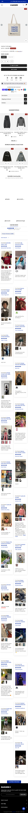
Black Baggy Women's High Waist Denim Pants (6, 662)
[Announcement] (14, 1)
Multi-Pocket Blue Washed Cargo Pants (6, 617)
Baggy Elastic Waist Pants (19, 581)
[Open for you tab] (23, 808)
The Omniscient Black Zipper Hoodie (9, 166)
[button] (14, 51)
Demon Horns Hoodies (19, 289)
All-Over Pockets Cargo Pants (20, 325)
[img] (14, 228)
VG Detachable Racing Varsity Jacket (19, 666)
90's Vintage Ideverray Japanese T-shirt (5, 337)
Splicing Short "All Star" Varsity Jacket (20, 453)
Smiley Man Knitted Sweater (6, 709)
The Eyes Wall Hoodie (6, 585)
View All (13, 140)
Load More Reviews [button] (14, 782)
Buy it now (14, 69)
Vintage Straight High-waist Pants (5, 374)
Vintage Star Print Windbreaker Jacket (20, 364)
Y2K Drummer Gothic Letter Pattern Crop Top (19, 244)
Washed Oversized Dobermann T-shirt (20, 704)
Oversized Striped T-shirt (20, 545)
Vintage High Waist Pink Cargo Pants (20, 405)
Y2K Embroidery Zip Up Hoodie (19, 744)
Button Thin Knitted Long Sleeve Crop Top (6, 543)
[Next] (26, 25)
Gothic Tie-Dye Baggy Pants (7, 132)
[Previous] (2, 25)
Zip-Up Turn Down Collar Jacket (5, 291)
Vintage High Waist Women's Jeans (6, 463)
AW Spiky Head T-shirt (6, 243)
